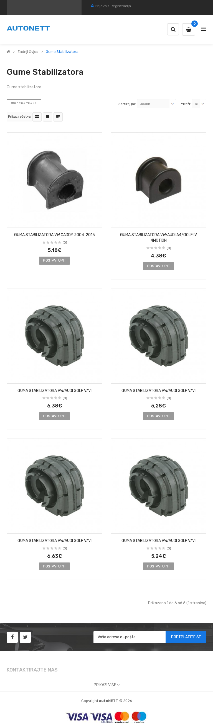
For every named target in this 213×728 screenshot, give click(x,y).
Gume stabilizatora (62, 52)
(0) (65, 242)
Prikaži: (185, 104)
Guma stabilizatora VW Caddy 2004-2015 (54, 235)
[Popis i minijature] (47, 117)
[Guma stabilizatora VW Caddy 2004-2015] (54, 180)
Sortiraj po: (127, 104)
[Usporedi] (96, 222)
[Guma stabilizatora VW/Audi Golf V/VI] (54, 335)
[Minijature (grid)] (37, 117)
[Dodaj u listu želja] (13, 222)
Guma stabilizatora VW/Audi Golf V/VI (54, 390)
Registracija (121, 6)
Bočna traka (25, 103)
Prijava (101, 6)
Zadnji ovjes (27, 52)
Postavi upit (54, 260)
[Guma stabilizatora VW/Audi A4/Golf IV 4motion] (158, 180)
